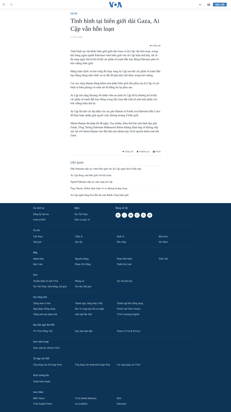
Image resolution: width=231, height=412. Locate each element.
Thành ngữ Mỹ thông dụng (130, 303)
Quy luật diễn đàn (83, 331)
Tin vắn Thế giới (83, 286)
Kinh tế (120, 236)
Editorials (121, 403)
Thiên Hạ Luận (124, 264)
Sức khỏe (163, 241)
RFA (119, 398)
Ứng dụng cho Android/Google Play (92, 364)
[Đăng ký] (149, 215)
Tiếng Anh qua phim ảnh (45, 314)
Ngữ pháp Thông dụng (44, 308)
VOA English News (42, 403)
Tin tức (74, 13)
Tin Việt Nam (81, 214)
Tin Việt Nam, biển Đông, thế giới (50, 286)
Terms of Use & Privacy (128, 331)
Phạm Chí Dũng (83, 264)
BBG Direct (39, 398)
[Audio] (200, 4)
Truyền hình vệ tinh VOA (45, 281)
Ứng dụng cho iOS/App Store (47, 364)
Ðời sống (121, 241)
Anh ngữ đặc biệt (83, 314)
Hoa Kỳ (79, 241)
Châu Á (78, 236)
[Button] (155, 46)
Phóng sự (79, 281)
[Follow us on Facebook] (118, 215)
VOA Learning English (128, 314)
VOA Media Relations (86, 398)
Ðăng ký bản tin (41, 214)
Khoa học (163, 236)
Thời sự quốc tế (82, 219)
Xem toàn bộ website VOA (46, 347)
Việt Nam (38, 236)
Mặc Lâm (38, 264)
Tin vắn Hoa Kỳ (124, 281)
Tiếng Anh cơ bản (42, 303)
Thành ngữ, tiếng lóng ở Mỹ (89, 303)
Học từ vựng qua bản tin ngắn (89, 308)
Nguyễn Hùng (82, 258)
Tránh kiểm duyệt (41, 381)
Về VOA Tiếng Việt (43, 331)
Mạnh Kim (38, 258)
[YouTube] (208, 4)
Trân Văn (163, 258)
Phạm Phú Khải (124, 258)
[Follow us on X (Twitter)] (124, 215)
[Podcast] (143, 215)
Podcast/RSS (39, 219)
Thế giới (37, 241)
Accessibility (81, 403)
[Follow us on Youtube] (130, 215)
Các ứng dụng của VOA (128, 364)
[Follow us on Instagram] (137, 215)
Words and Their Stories (128, 308)
